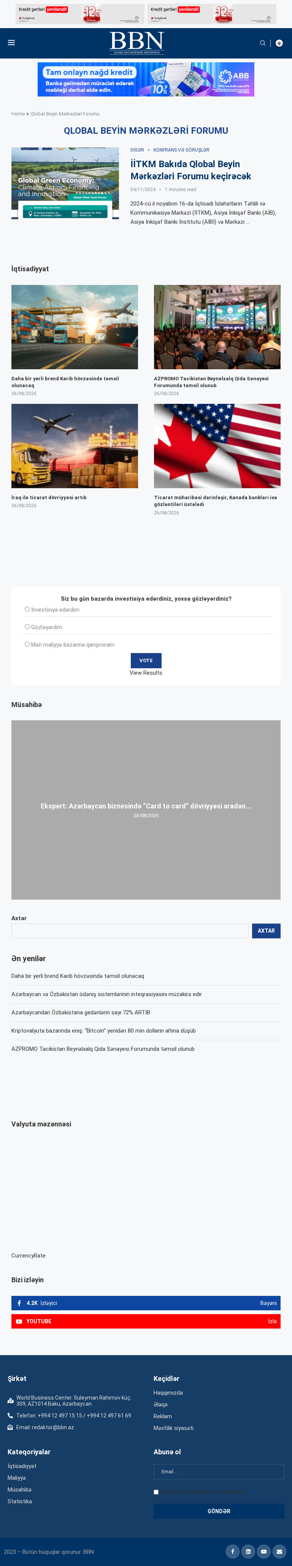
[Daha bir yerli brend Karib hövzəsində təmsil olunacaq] (74, 327)
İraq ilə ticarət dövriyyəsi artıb (49, 497)
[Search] (263, 43)
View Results (146, 672)
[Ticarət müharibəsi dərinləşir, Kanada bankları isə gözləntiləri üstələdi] (217, 446)
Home (18, 114)
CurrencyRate (28, 1255)
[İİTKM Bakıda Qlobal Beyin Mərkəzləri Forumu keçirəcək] (65, 183)
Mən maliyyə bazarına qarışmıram (72, 644)
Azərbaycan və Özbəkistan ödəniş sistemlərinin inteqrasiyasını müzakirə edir (106, 994)
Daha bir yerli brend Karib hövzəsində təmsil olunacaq (77, 976)
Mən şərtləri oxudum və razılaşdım (203, 1491)
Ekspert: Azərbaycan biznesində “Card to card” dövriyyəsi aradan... (146, 806)
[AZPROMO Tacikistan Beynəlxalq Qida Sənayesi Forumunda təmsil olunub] (217, 327)
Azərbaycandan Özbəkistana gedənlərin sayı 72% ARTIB (80, 1012)
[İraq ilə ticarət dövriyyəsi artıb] (74, 446)
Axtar (19, 918)
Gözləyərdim (46, 627)
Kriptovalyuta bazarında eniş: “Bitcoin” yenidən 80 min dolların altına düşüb (103, 1030)
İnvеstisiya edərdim (55, 609)
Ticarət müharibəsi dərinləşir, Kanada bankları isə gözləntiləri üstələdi (215, 501)
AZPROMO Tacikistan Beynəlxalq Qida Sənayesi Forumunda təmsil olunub (103, 1049)
